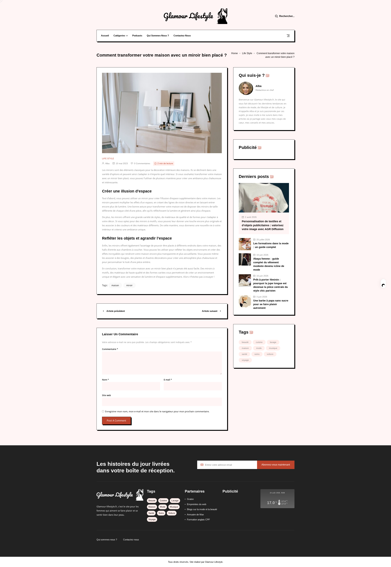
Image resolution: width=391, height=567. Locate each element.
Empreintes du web (196, 504)
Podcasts (137, 35)
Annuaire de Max (195, 514)
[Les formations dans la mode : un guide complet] (245, 244)
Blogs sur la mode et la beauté (202, 509)
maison (115, 285)
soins (256, 354)
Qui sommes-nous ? (158, 35)
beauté (245, 342)
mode (259, 348)
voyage (245, 360)
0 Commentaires (142, 163)
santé (244, 354)
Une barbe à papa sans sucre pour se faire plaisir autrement (270, 304)
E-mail (168, 380)
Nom (105, 380)
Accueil (105, 35)
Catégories (119, 35)
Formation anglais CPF (198, 519)
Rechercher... (286, 16)
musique (273, 348)
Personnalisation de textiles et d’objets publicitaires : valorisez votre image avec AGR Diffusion (262, 225)
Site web (106, 395)
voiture (270, 354)
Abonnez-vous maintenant (275, 464)
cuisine (259, 342)
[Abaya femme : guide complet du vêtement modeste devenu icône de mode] (245, 259)
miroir (129, 285)
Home (234, 53)
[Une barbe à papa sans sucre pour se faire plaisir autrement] (245, 301)
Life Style (247, 53)
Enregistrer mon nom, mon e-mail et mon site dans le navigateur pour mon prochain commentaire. (157, 411)
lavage (273, 342)
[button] (288, 36)
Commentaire (110, 349)
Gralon (190, 499)
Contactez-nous (182, 35)
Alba (107, 163)
